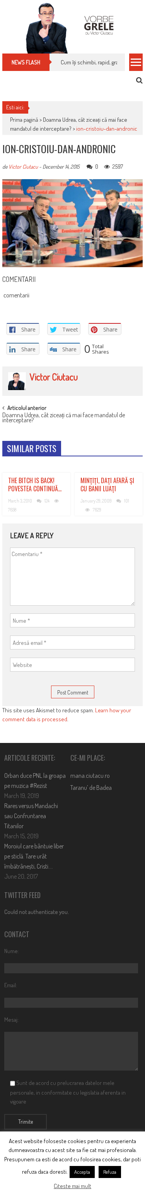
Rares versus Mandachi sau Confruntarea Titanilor (31, 816)
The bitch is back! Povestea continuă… (34, 484)
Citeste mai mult (72, 1186)
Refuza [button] (109, 1172)
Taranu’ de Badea (91, 787)
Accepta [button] (82, 1172)
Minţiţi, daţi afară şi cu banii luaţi (107, 484)
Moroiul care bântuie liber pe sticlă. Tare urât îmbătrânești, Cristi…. (34, 856)
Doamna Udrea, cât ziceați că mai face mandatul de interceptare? (63, 418)
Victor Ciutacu (23, 166)
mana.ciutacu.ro (90, 775)
